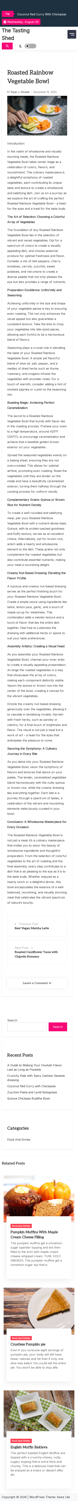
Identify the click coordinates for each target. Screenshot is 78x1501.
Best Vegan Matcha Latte (32, 928)
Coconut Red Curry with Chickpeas (41, 14)
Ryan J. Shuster (20, 91)
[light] (25, 46)
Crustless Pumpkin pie (28, 1344)
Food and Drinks (18, 1139)
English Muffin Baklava (29, 1447)
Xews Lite (63, 1497)
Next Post (21, 948)
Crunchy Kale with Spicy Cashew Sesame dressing (36, 1078)
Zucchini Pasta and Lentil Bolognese (32, 1092)
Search (12, 1020)
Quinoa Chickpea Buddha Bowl (28, 1098)
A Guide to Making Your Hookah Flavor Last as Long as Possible (34, 1067)
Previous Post (28, 924)
